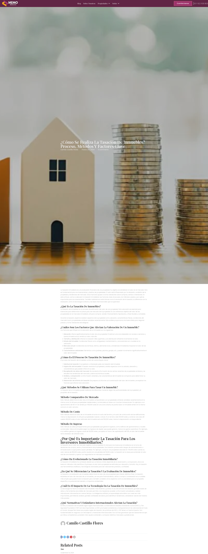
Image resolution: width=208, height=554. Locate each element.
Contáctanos (183, 3)
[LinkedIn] (68, 537)
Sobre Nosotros (89, 3)
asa (62, 549)
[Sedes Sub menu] (118, 3)
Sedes (114, 3)
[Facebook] (61, 537)
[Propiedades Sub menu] (109, 3)
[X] (64, 537)
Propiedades (102, 3)
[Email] (74, 537)
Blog (79, 3)
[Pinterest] (71, 537)
